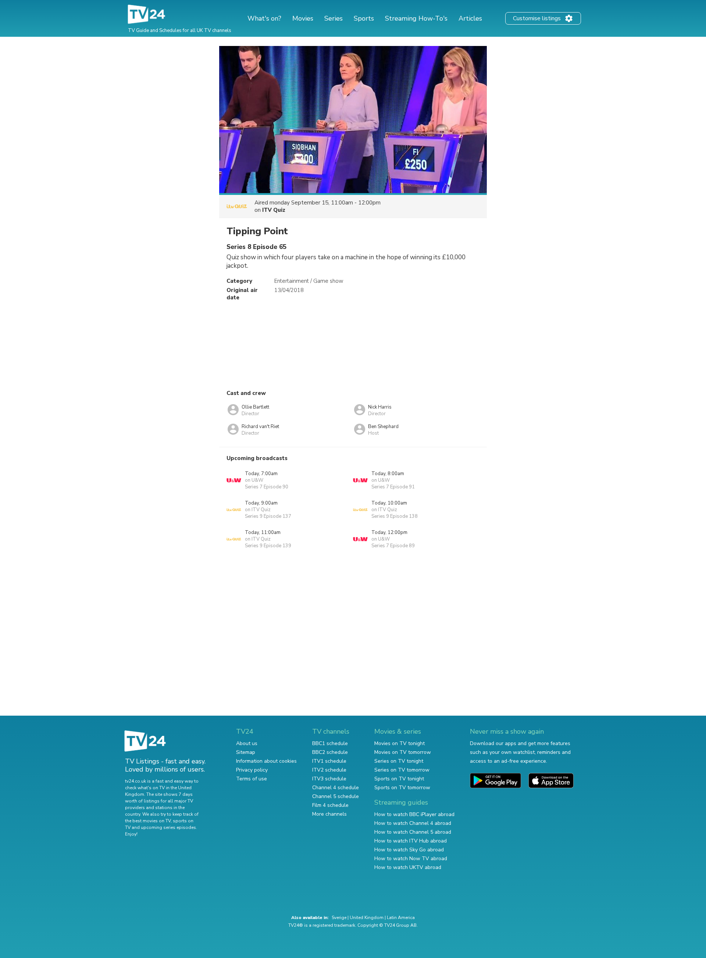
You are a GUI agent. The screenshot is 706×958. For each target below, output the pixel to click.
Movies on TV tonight (399, 743)
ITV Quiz (273, 210)
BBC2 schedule (330, 752)
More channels (329, 814)
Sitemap (245, 752)
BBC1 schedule (330, 743)
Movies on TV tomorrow (402, 752)
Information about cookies (266, 761)
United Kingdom (367, 917)
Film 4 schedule (330, 805)
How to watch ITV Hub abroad (410, 840)
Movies (302, 18)
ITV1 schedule (329, 761)
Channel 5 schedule (335, 796)
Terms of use (251, 778)
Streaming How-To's (416, 18)
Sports (364, 18)
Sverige (339, 917)
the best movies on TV (148, 821)
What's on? (264, 18)
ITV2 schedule (329, 769)
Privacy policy (252, 769)
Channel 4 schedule (335, 787)
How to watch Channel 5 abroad (412, 832)
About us (246, 743)
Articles (470, 18)
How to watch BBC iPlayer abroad (414, 814)
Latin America (401, 917)
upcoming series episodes (168, 827)
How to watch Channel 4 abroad (412, 823)
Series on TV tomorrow (401, 769)
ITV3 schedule (329, 778)
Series (333, 18)
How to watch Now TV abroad (410, 858)
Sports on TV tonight (399, 778)
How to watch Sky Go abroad (409, 849)
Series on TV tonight (398, 761)
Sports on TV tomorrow (402, 787)
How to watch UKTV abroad (407, 867)
